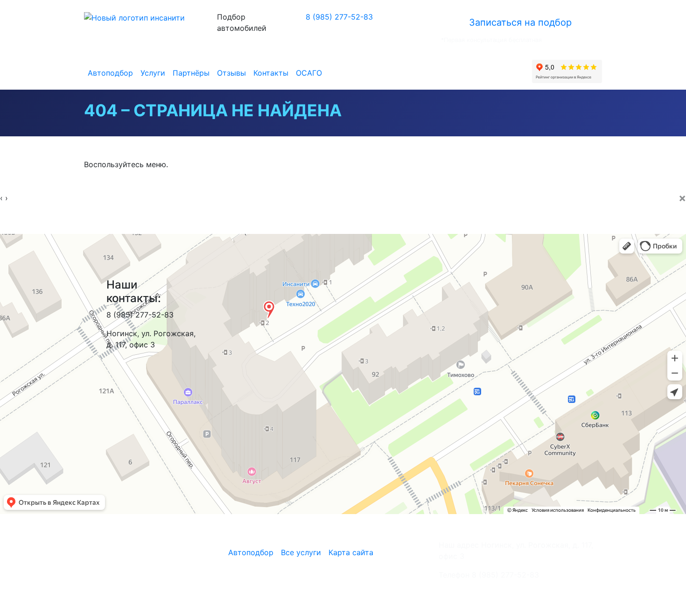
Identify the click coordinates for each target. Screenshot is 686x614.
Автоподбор (110, 73)
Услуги (152, 73)
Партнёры (191, 73)
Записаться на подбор (520, 22)
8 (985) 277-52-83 (339, 16)
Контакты (270, 73)
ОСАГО (309, 73)
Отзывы (231, 73)
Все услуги (301, 552)
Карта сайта (351, 552)
